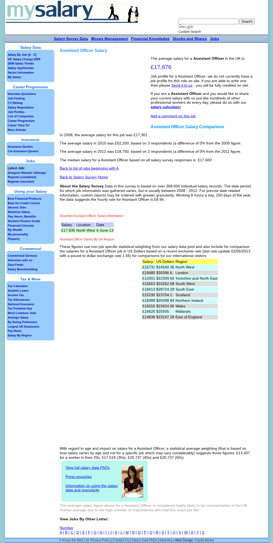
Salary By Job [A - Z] (22, 54)
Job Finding (16, 98)
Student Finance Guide (24, 221)
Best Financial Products (24, 198)
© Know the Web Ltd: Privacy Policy (85, 540)
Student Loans (18, 290)
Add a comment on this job (173, 116)
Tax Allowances (19, 299)
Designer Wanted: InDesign (27, 172)
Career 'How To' (19, 125)
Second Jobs (17, 207)
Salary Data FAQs (144, 540)
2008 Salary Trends (21, 63)
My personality (18, 234)
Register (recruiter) (21, 181)
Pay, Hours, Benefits (22, 216)
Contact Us (121, 540)
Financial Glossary (21, 225)
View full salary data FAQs (88, 467)
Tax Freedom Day (20, 308)
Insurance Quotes (20, 146)
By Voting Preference (22, 322)
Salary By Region (20, 335)
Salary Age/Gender (21, 68)
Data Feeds (15, 264)
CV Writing (15, 102)
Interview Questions (22, 93)
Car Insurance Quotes (23, 151)
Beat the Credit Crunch (24, 203)
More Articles (17, 129)
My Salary (14, 77)
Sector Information (21, 72)
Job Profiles (16, 112)
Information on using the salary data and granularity (92, 488)
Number (66, 528)
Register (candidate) (22, 177)
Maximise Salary (19, 212)
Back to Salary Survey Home (84, 177)
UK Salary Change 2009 (24, 59)
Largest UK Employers (23, 326)
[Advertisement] (106, 93)
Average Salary (18, 317)
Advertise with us (20, 260)
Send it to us (181, 85)
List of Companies (21, 116)
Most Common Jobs (22, 313)
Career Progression (21, 120)
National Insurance (21, 304)
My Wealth (15, 229)
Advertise (166, 540)
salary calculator (166, 107)
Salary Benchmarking (23, 269)
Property (14, 238)
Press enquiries (79, 476)
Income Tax (16, 295)
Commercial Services (22, 255)
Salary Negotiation (21, 107)
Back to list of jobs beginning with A (89, 168)
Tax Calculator (18, 286)
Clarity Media (204, 540)
